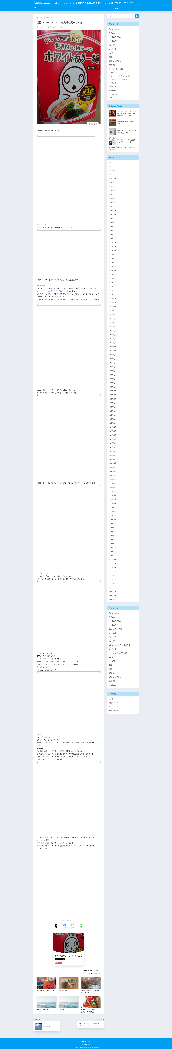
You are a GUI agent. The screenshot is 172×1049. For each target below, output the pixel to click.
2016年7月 (112, 363)
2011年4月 (112, 543)
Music (126, 2)
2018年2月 (112, 291)
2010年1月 (112, 587)
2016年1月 (112, 387)
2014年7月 (112, 443)
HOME (87, 1041)
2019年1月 (112, 266)
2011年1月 (112, 555)
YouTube (112, 33)
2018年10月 (113, 271)
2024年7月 (112, 166)
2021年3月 (112, 230)
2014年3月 (112, 455)
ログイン (112, 699)
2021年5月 (112, 222)
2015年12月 (113, 391)
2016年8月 (112, 359)
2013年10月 (113, 463)
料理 (111, 97)
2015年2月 (112, 419)
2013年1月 (112, 491)
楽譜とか (113, 86)
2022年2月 (112, 206)
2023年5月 (112, 186)
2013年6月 (112, 479)
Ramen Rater (41, 285)
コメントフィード (115, 707)
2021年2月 (112, 234)
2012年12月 (113, 495)
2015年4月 (112, 411)
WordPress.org (114, 711)
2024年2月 (112, 174)
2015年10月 (113, 399)
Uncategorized (114, 29)
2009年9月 (112, 599)
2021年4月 (112, 226)
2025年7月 (112, 162)
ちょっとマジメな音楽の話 (119, 79)
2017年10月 (113, 307)
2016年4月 (112, 375)
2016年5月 (112, 371)
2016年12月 (113, 347)
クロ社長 (112, 45)
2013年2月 (112, 487)
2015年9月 (112, 403)
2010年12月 (113, 559)
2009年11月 (113, 591)
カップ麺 (98, 973)
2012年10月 (113, 503)
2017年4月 (112, 331)
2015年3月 (112, 415)
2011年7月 (112, 531)
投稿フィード (113, 703)
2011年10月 (113, 519)
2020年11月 (113, 246)
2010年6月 (112, 583)
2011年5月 (112, 539)
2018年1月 (112, 295)
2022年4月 (112, 202)
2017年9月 (112, 311)
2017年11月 (113, 303)
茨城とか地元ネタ (115, 61)
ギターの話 (114, 72)
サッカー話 (112, 49)
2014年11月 (113, 431)
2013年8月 (112, 471)
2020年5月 (112, 262)
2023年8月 (112, 182)
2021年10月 (113, 214)
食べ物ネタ (97, 970)
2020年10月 (113, 250)
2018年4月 (112, 283)
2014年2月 (112, 459)
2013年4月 (112, 483)
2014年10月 (113, 435)
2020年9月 (112, 254)
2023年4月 (112, 190)
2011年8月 (112, 527)
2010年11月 (113, 563)
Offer (131, 2)
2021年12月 (113, 210)
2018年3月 (112, 287)
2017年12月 (113, 299)
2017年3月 (112, 335)
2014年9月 (112, 439)
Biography (118, 2)
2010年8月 (112, 575)
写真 (110, 57)
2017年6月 (112, 323)
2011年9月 (112, 523)
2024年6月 (112, 170)
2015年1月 (112, 423)
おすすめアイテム (115, 37)
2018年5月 (112, 278)
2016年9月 (112, 355)
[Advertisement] (69, 864)
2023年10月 (113, 178)
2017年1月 (112, 343)
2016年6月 (112, 367)
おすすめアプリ (114, 41)
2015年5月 (112, 407)
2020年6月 (112, 258)
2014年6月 (112, 447)
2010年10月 (113, 567)
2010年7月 (112, 579)
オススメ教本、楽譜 (116, 69)
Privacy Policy (86, 1044)
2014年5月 (112, 451)
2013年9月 (112, 467)
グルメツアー (114, 94)
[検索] (137, 16)
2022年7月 (112, 194)
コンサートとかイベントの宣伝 (120, 76)
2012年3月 (112, 511)
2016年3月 (112, 379)
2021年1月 (112, 238)
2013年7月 (112, 475)
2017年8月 (112, 315)
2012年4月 (112, 507)
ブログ (111, 53)
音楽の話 (112, 65)
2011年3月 (112, 547)
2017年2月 (112, 339)
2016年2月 (112, 383)
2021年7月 (112, 218)
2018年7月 (112, 274)
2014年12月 (113, 427)
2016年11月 (113, 351)
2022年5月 (112, 198)
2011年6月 (112, 535)
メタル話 (113, 83)
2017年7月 (112, 319)
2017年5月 (112, 327)
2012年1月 (112, 515)
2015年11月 (113, 395)
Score (117, 8)
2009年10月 (113, 595)
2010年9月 (112, 571)
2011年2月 (112, 551)
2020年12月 (113, 242)
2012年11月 (113, 499)
